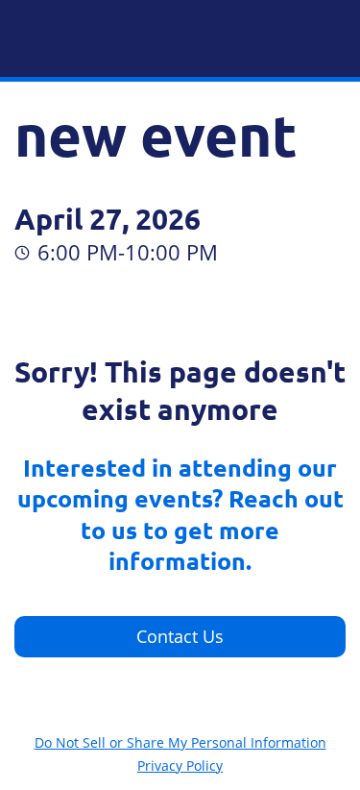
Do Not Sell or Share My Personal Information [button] (180, 742)
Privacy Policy (180, 765)
